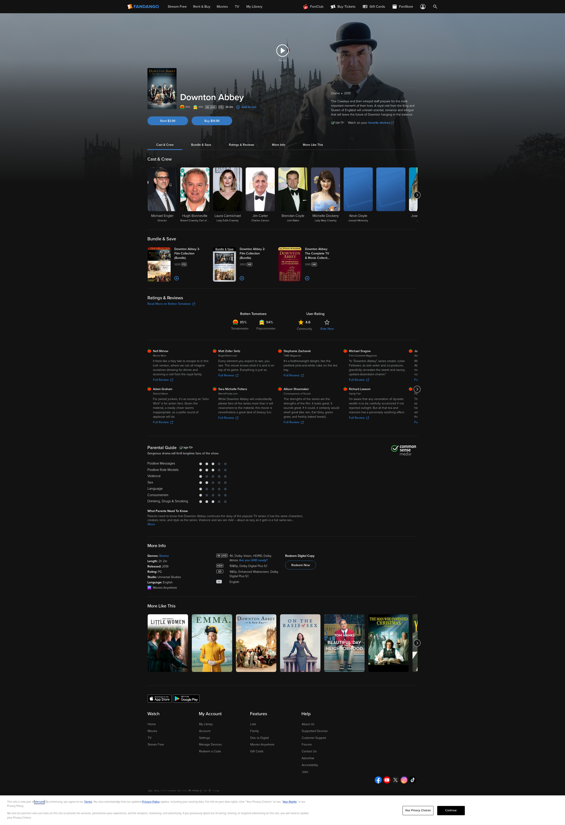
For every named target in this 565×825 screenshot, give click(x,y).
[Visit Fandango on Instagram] (404, 780)
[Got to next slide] (417, 195)
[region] (282, 810)
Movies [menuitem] (222, 6)
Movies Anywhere (262, 744)
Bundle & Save (201, 145)
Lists (253, 724)
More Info (278, 145)
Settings (204, 738)
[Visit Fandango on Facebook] (378, 780)
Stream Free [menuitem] (177, 6)
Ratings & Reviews (241, 145)
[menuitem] (373, 6)
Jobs (305, 772)
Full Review (161, 380)
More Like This (313, 145)
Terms (88, 802)
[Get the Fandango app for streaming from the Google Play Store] (186, 698)
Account (204, 731)
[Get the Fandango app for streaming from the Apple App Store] (159, 698)
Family (254, 731)
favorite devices (379, 123)
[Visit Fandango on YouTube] (387, 780)
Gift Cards (256, 751)
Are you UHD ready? (253, 560)
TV (149, 738)
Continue (451, 810)
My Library (206, 724)
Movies (152, 731)
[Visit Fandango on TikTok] (412, 780)
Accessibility (310, 765)
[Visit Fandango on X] (395, 780)
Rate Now (327, 329)
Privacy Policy (151, 802)
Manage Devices (210, 744)
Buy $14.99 (211, 121)
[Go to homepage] (143, 6)
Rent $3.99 (167, 121)
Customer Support (314, 738)
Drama (164, 556)
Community (304, 329)
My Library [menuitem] (254, 6)
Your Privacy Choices (418, 810)
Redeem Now (300, 565)
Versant (39, 802)
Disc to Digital (259, 738)
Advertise (308, 758)
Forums (307, 744)
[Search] (435, 6)
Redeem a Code (210, 751)
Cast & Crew (164, 145)
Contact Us (309, 751)
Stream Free (156, 744)
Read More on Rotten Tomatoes (169, 304)
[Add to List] (176, 278)
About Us (308, 724)
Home (152, 724)
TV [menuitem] (237, 6)
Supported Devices (315, 731)
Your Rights (289, 802)
